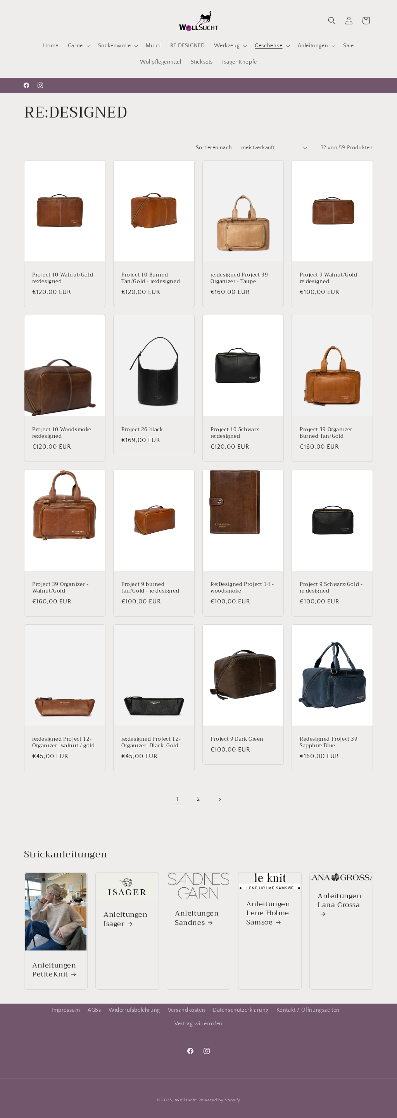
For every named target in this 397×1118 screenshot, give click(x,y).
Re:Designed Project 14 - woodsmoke (242, 587)
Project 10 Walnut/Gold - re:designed (64, 278)
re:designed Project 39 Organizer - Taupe (239, 278)
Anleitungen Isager (126, 919)
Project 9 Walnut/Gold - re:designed (330, 278)
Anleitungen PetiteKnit (54, 970)
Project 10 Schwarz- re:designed (236, 433)
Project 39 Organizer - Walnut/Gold (60, 587)
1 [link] (177, 799)
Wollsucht (186, 1100)
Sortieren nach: (214, 148)
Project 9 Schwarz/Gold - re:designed (331, 587)
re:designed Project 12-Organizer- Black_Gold (151, 742)
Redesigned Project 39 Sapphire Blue (329, 742)
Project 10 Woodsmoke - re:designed (63, 433)
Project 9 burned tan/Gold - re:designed (150, 587)
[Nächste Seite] (219, 799)
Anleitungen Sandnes (197, 918)
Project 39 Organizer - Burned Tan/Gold (328, 433)
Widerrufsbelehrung (134, 1010)
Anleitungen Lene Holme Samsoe (268, 913)
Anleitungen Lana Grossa (340, 901)
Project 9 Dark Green (237, 739)
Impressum (66, 1010)
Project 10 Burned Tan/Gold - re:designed (150, 278)
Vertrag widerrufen (198, 1024)
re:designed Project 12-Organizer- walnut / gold (63, 742)
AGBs (94, 1010)
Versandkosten (186, 1010)
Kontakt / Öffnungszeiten (308, 1010)
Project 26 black (142, 430)
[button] (78, 46)
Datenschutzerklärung (241, 1010)
